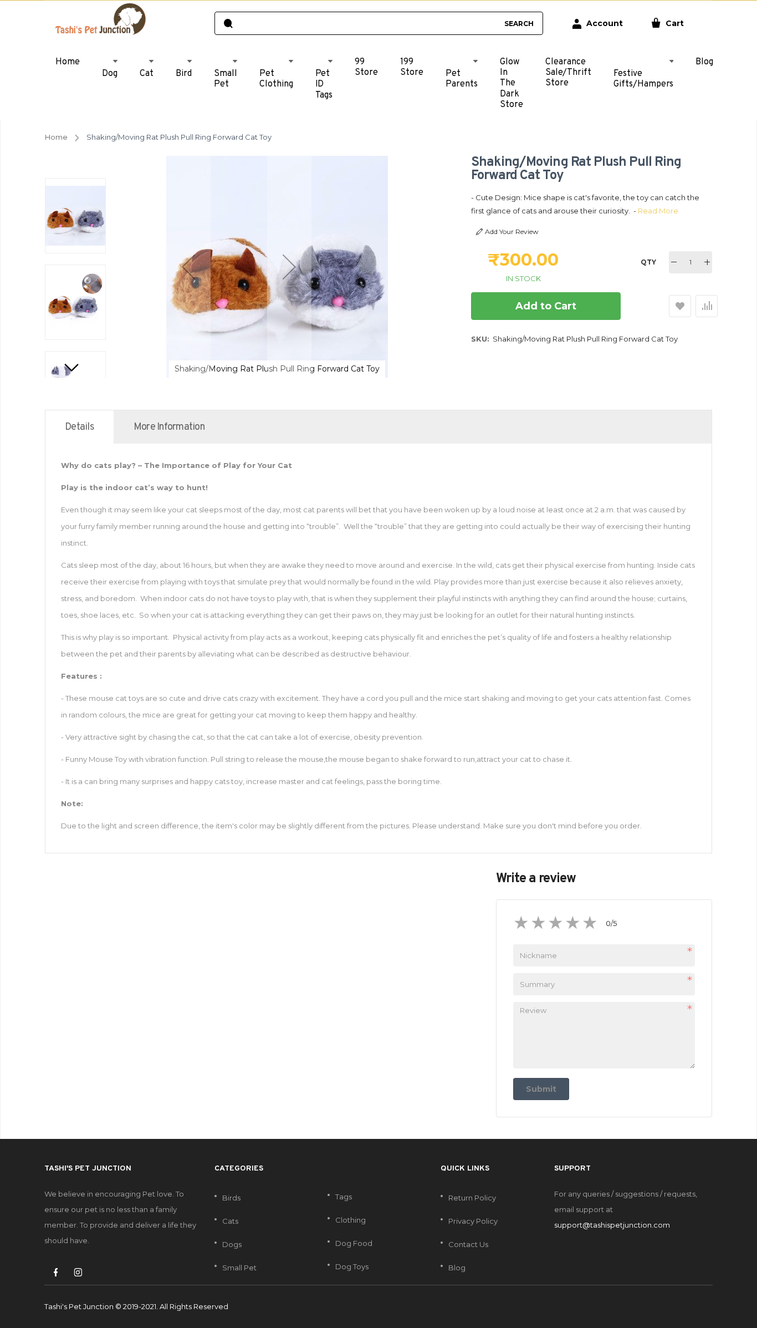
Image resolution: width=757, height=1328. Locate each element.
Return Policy (472, 1197)
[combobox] (368, 23)
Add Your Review (512, 231)
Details (79, 427)
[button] (188, 267)
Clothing (350, 1219)
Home (56, 137)
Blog (457, 1267)
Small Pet (239, 1267)
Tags (343, 1196)
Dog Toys (352, 1266)
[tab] (79, 427)
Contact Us (468, 1244)
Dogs (232, 1244)
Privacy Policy (473, 1221)
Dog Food (353, 1243)
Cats (230, 1221)
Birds (231, 1197)
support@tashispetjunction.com (612, 1224)
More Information (169, 427)
